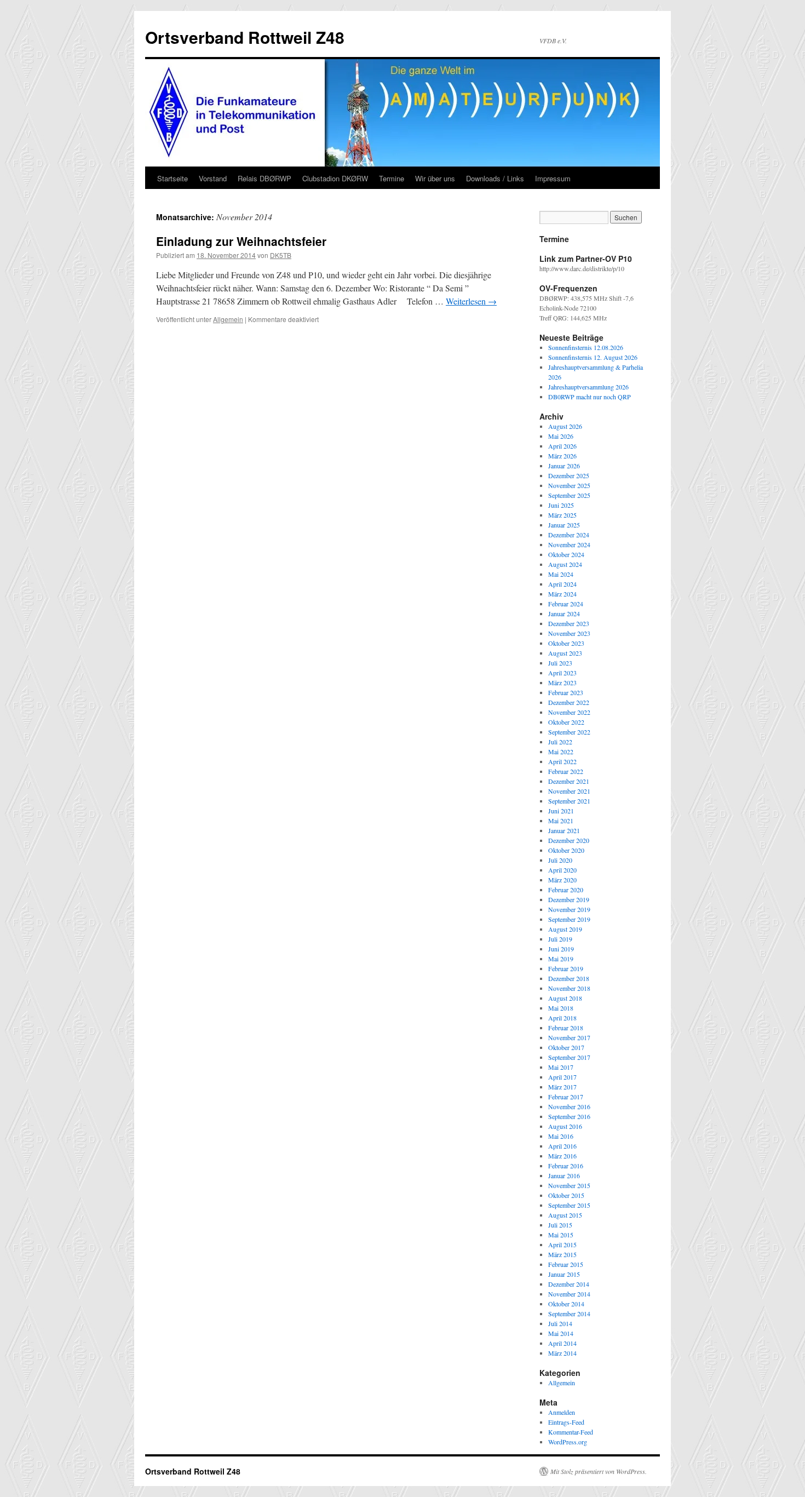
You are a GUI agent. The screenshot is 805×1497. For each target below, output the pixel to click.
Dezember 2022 (568, 702)
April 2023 (562, 672)
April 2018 (562, 1017)
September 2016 (569, 1116)
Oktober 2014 (566, 1303)
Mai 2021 (560, 820)
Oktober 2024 (566, 554)
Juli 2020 (560, 860)
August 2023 (565, 653)
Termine (391, 178)
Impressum (553, 178)
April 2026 (562, 445)
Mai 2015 (560, 1234)
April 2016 (562, 1146)
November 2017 (569, 1037)
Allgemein (228, 319)
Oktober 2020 (566, 850)
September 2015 (569, 1205)
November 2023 (569, 633)
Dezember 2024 (568, 534)
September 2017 (569, 1057)
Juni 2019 (561, 948)
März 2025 (562, 515)
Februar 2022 (565, 771)
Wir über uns (435, 178)
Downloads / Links (495, 178)
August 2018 (565, 998)
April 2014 (562, 1343)
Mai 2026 (560, 436)
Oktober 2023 (566, 643)
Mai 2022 (560, 751)
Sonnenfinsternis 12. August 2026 (592, 357)
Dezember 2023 (568, 623)
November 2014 (569, 1293)
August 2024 (565, 564)
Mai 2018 (560, 1007)
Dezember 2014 (568, 1284)
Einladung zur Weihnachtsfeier (241, 241)
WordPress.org (567, 1441)
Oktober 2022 (566, 722)
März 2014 (562, 1353)
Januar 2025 (564, 524)
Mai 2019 (560, 958)
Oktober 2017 (566, 1047)
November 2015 (569, 1185)
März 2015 (562, 1254)
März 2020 (562, 879)
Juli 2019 (560, 938)
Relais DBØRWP (264, 178)
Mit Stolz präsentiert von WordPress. (598, 1471)
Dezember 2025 (568, 475)
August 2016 (565, 1126)
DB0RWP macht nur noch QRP (589, 396)
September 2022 (569, 731)
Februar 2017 (565, 1096)
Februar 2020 (565, 889)
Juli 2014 (560, 1323)
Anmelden (561, 1412)
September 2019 (569, 919)
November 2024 (569, 544)
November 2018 (569, 988)
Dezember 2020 (568, 840)
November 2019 (569, 909)
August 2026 (565, 426)
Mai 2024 (560, 574)
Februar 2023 (565, 692)
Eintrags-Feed (566, 1422)
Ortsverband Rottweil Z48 (244, 37)
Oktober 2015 (566, 1195)
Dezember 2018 (568, 978)
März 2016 (562, 1155)
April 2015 (562, 1244)
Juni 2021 (561, 810)
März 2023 (562, 682)
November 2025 (569, 485)
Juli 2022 (560, 741)
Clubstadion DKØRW (335, 178)
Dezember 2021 (568, 781)
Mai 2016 (560, 1136)
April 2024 (562, 584)
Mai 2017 (560, 1067)
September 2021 (569, 800)
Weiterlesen (471, 301)
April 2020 (562, 869)
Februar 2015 (565, 1264)
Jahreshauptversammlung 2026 (588, 386)
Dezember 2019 (568, 899)
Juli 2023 (560, 662)
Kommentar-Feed (570, 1431)
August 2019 (565, 929)
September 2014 (569, 1313)
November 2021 (569, 791)
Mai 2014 (560, 1333)
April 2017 (562, 1076)
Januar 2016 (564, 1175)
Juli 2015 (560, 1224)
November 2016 (569, 1106)
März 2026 (562, 455)
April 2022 (562, 761)
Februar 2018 (565, 1027)
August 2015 (565, 1215)
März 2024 (562, 593)
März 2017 (562, 1086)
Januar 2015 (564, 1274)
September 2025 (569, 495)
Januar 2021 (564, 830)
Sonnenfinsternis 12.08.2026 (585, 347)
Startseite (172, 178)
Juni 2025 (561, 505)
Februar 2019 (565, 968)
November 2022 (569, 712)
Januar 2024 (564, 613)
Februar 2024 (565, 603)
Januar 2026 (564, 465)
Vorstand (213, 178)
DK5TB (280, 255)
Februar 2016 (565, 1165)
